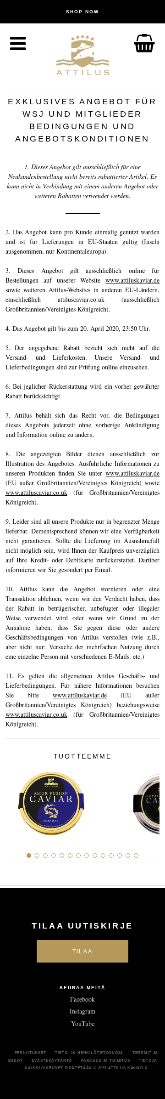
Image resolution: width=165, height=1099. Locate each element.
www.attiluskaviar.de (132, 280)
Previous (16, 800)
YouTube (82, 1023)
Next (149, 800)
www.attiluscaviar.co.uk (36, 492)
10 (103, 855)
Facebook (82, 999)
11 (111, 855)
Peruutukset (30, 1052)
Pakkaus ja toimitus (105, 1060)
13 (128, 855)
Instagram (82, 1011)
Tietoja (148, 1060)
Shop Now (82, 11)
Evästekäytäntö (52, 1060)
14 (136, 855)
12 (119, 855)
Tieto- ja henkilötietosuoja (89, 1052)
